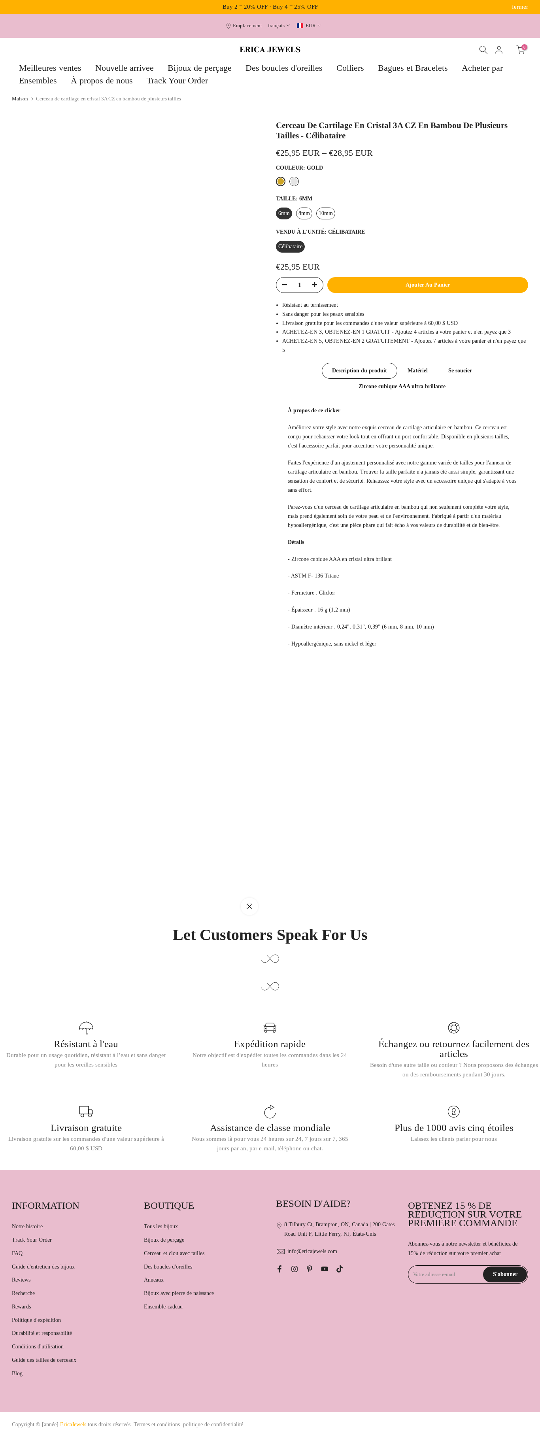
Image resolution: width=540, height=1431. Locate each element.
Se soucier (460, 371)
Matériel (418, 371)
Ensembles (38, 80)
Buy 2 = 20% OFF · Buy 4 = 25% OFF (270, 7)
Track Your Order (177, 80)
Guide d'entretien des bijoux (43, 1267)
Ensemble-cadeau (163, 1307)
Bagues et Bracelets (413, 68)
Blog (17, 1373)
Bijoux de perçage (200, 68)
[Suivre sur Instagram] (294, 1269)
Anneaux (154, 1280)
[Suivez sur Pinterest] (309, 1269)
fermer (20, 7)
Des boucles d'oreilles (284, 68)
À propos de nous (102, 80)
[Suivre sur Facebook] (279, 1269)
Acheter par (482, 68)
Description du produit (359, 371)
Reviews (21, 1280)
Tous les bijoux (161, 1226)
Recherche (23, 1293)
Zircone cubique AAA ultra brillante (402, 386)
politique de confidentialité (213, 1424)
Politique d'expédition (36, 1320)
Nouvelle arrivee (124, 68)
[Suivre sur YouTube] (324, 1269)
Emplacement (247, 25)
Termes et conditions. (157, 1424)
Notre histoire (27, 1226)
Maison (20, 98)
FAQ (17, 1253)
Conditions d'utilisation (38, 1347)
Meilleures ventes (50, 68)
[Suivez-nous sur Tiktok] (339, 1269)
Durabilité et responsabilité (42, 1333)
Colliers (350, 68)
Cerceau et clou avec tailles (174, 1253)
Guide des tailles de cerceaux (44, 1360)
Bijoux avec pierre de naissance (179, 1293)
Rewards (21, 1307)
